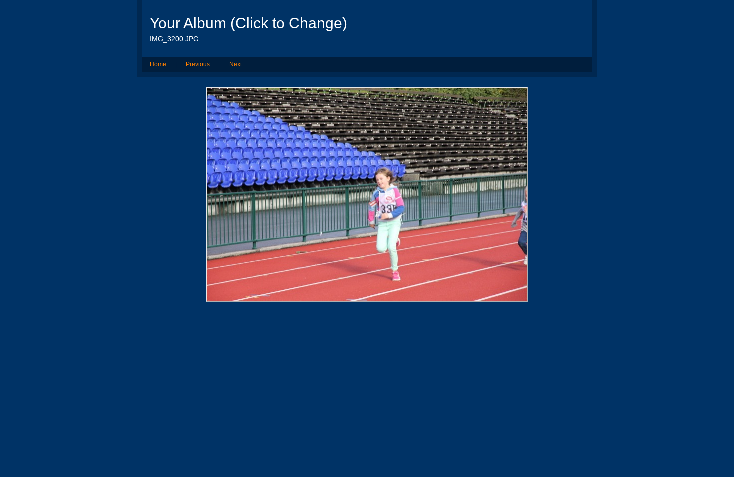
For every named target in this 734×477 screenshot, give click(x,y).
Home (158, 64)
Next (235, 64)
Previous (198, 64)
